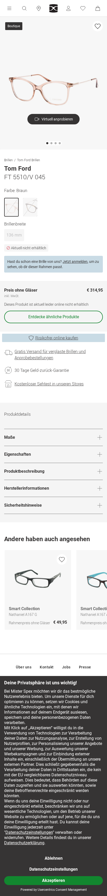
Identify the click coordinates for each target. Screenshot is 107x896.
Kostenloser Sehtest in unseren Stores (49, 384)
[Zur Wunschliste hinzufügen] (97, 26)
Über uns (23, 667)
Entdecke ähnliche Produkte (53, 316)
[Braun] (11, 207)
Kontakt (47, 667)
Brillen (8, 160)
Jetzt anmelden (75, 261)
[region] (53, 591)
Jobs (66, 667)
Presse (85, 667)
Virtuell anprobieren (57, 119)
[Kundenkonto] (68, 8)
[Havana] (30, 207)
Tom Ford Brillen (28, 160)
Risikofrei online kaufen (56, 338)
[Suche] (24, 8)
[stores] (39, 8)
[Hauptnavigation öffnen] (9, 8)
